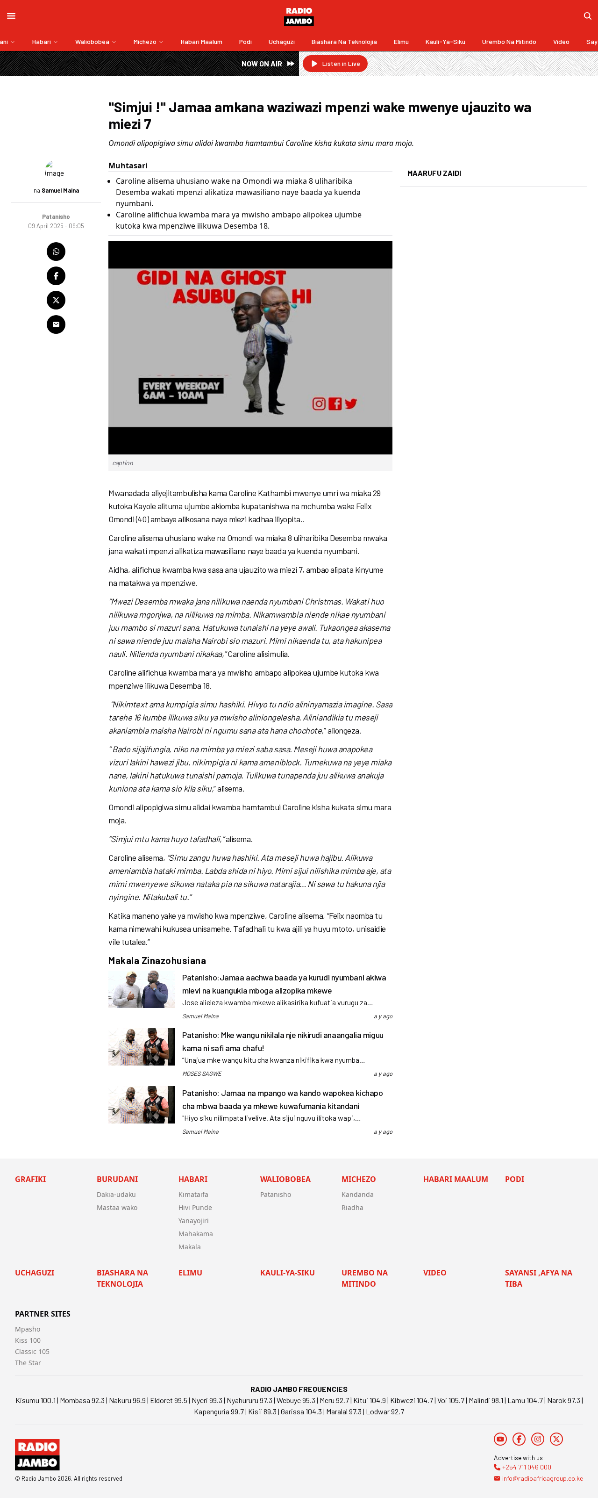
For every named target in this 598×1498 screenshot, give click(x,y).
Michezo (145, 41)
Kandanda (358, 1194)
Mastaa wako (117, 1207)
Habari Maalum (201, 41)
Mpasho (27, 1329)
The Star (28, 1362)
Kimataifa (193, 1194)
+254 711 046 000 (526, 1467)
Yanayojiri (193, 1220)
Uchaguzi (282, 41)
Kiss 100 (28, 1340)
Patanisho (275, 1194)
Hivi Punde (195, 1207)
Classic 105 (32, 1351)
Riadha (352, 1207)
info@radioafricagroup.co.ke (542, 1478)
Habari (41, 41)
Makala (189, 1246)
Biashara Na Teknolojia (344, 41)
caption (122, 463)
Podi (245, 41)
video (561, 41)
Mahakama (195, 1233)
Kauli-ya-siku (445, 41)
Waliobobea (92, 41)
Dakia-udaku (116, 1194)
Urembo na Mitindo (509, 41)
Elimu (401, 41)
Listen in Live (341, 63)
